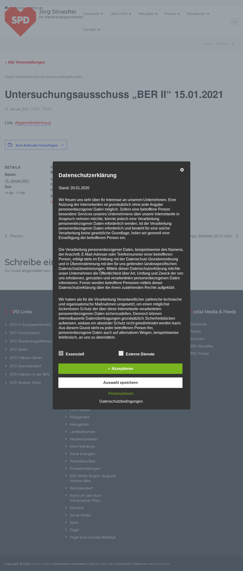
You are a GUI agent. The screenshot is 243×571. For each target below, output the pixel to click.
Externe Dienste (140, 354)
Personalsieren (121, 393)
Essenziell (75, 354)
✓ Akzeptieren (120, 369)
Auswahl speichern (120, 383)
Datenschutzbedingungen (121, 401)
